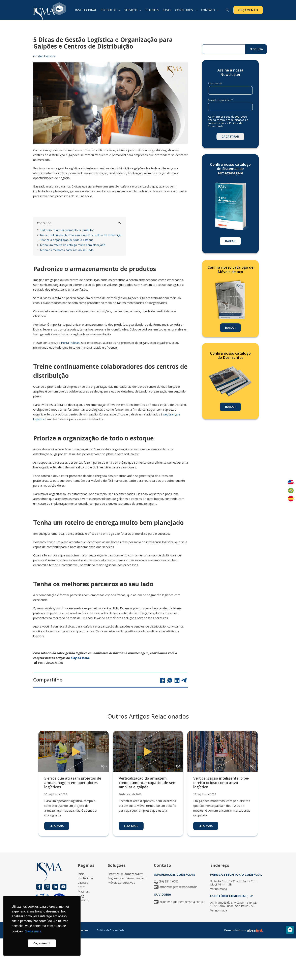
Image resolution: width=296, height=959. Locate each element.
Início (81, 874)
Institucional (86, 10)
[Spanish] (291, 499)
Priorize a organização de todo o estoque (65, 240)
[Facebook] (162, 680)
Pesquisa (256, 49)
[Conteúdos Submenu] (196, 10)
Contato (208, 10)
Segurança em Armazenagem (127, 878)
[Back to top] (290, 930)
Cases (167, 10)
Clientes (152, 10)
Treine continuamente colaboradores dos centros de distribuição (79, 235)
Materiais (84, 891)
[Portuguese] (291, 491)
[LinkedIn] (177, 680)
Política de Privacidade (110, 930)
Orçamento (248, 10)
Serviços (131, 10)
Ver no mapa (218, 889)
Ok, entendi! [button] (41, 943)
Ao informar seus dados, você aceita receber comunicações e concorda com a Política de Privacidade (228, 121)
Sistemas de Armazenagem (126, 874)
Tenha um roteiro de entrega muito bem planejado (71, 245)
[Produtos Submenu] (119, 10)
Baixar (230, 241)
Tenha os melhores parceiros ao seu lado (65, 250)
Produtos (108, 10)
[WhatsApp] (170, 680)
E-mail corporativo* (220, 100)
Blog (81, 896)
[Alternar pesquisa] (227, 10)
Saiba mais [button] (33, 931)
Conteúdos (184, 10)
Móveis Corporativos (121, 882)
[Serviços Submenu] (141, 10)
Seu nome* (215, 83)
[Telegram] (184, 680)
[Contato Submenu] (218, 10)
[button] (119, 223)
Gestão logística (44, 56)
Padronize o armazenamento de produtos (65, 230)
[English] (291, 483)
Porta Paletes (70, 343)
